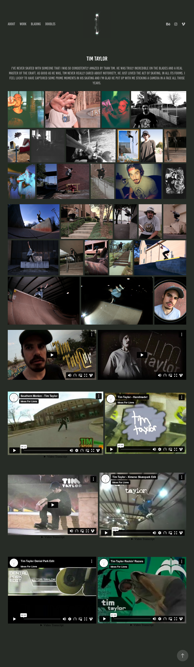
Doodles (50, 24)
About (11, 24)
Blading (36, 24)
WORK (23, 24)
